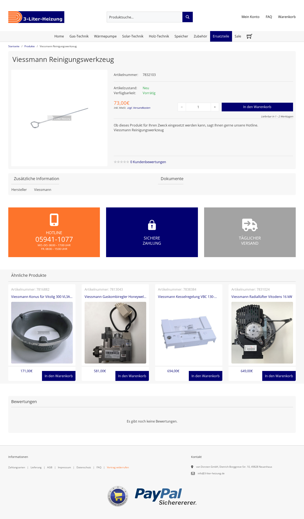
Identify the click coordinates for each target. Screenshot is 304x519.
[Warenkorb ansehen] (249, 36)
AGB (49, 467)
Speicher (181, 36)
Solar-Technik (132, 36)
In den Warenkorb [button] (59, 376)
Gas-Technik (79, 36)
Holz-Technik (159, 36)
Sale (238, 36)
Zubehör (200, 36)
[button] (101, 75)
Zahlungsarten (16, 467)
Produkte (29, 46)
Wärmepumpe (105, 36)
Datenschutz (84, 467)
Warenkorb (287, 16)
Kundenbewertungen (148, 162)
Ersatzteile (221, 36)
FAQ (269, 16)
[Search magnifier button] (187, 17)
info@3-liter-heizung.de (211, 473)
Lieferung (36, 467)
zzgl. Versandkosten (138, 108)
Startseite (13, 46)
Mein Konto (251, 16)
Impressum (64, 467)
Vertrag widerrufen (118, 467)
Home (59, 36)
